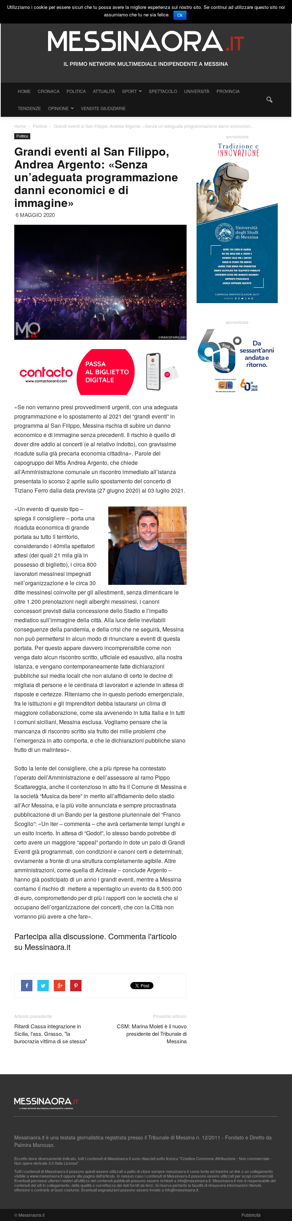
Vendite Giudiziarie (103, 108)
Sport (129, 91)
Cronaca (48, 91)
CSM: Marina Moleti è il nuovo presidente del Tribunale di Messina (152, 1033)
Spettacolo (163, 91)
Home (24, 91)
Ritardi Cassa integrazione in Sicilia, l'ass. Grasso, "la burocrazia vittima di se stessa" (50, 1033)
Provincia (228, 91)
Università (196, 91)
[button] (269, 99)
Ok (180, 15)
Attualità (104, 91)
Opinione (58, 108)
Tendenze (29, 108)
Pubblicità (251, 1215)
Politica (76, 91)
